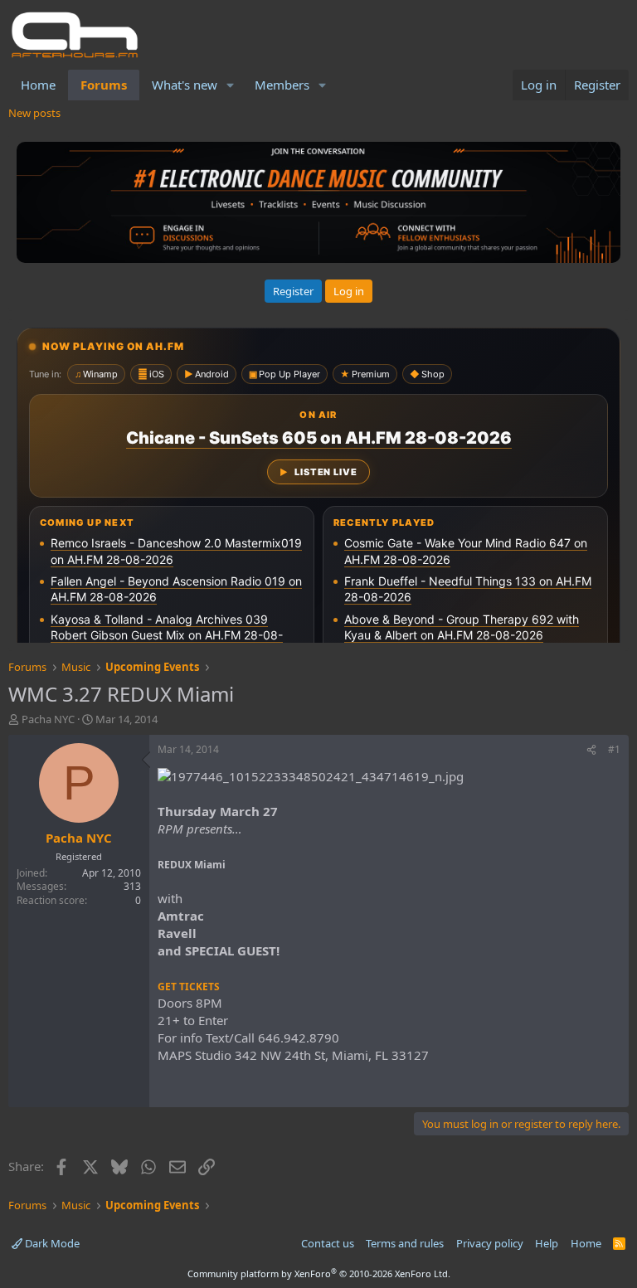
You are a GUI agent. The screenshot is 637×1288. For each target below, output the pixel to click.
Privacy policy (489, 1243)
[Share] (591, 750)
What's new (184, 84)
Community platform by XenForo (318, 1273)
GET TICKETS (189, 986)
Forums (103, 84)
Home (38, 84)
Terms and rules (405, 1243)
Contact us (327, 1243)
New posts (34, 112)
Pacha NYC (48, 719)
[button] (230, 85)
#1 (614, 749)
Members (282, 84)
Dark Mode (51, 1243)
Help (546, 1243)
